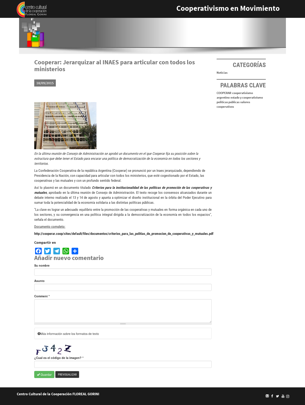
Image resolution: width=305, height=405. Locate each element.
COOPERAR (224, 93)
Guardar (46, 374)
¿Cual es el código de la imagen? (58, 358)
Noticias (222, 72)
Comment (42, 296)
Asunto (39, 281)
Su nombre (42, 265)
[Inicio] (31, 9)
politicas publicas (228, 102)
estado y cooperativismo (247, 97)
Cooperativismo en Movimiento (228, 8)
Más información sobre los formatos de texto (69, 334)
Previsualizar (67, 374)
